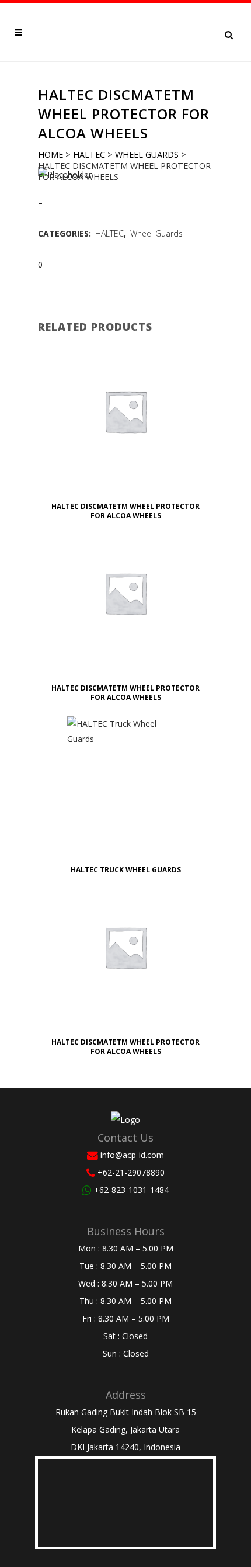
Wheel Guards (147, 154)
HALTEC (89, 154)
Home (50, 154)
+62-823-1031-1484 (131, 1189)
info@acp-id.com (132, 1154)
